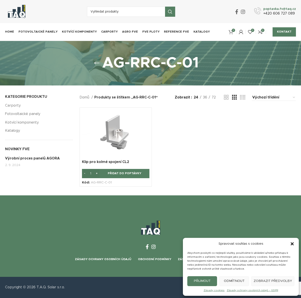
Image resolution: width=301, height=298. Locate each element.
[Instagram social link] (243, 11)
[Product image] (115, 133)
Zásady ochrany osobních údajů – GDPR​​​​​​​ (252, 290)
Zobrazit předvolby (273, 281)
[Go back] (96, 63)
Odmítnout (234, 281)
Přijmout (202, 281)
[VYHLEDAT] (170, 12)
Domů (85, 97)
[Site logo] (16, 11)
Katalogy (12, 130)
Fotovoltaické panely (22, 114)
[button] (292, 244)
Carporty (13, 105)
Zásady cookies (214, 290)
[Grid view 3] (234, 97)
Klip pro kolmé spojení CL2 (105, 162)
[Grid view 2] (226, 97)
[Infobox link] (275, 12)
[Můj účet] (241, 32)
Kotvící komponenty (22, 122)
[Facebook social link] (237, 11)
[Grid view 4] (242, 97)
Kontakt (284, 31)
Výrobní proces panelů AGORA (32, 158)
